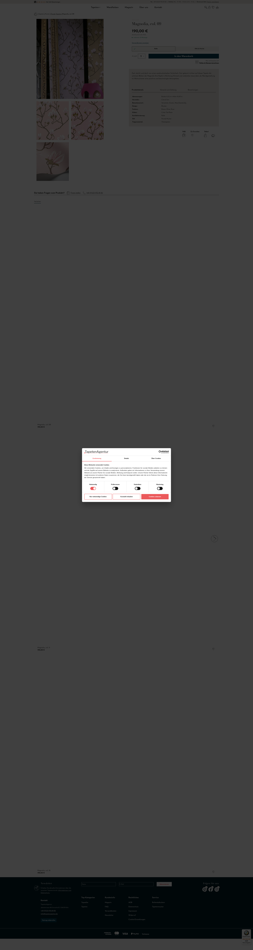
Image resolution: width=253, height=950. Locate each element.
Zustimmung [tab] (97, 458)
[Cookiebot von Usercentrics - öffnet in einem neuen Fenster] (160, 451)
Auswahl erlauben (126, 497)
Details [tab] (126, 458)
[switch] (115, 488)
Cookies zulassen (155, 497)
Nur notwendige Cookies (98, 497)
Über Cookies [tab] (156, 458)
